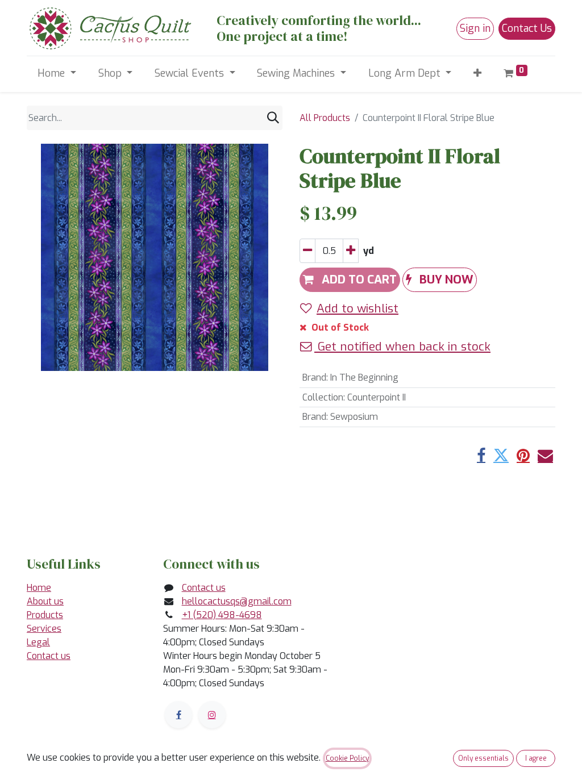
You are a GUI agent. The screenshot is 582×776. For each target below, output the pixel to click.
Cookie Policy (347, 758)
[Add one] (351, 251)
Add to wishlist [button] (357, 308)
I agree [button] (536, 758)
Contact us (48, 656)
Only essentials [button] (483, 758)
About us (45, 601)
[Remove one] (307, 251)
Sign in (475, 28)
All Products (325, 118)
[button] (478, 73)
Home (39, 588)
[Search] (273, 118)
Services (44, 629)
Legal (38, 642)
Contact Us (527, 28)
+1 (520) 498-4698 (222, 615)
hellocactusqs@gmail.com (237, 601)
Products (45, 615)
